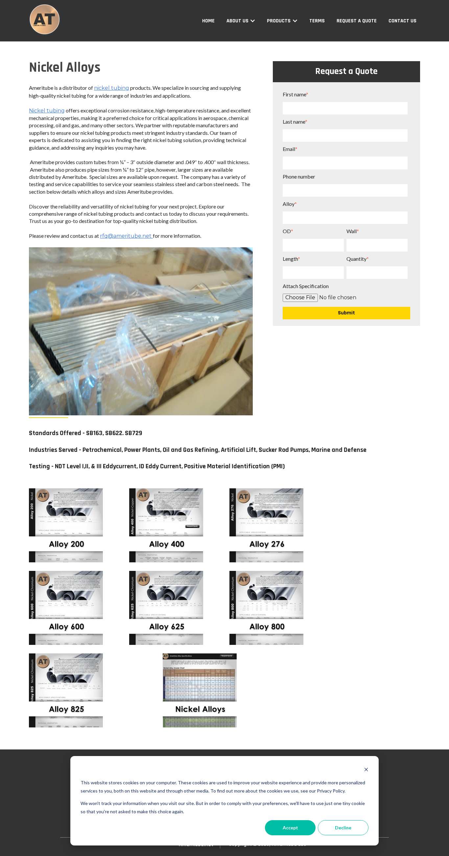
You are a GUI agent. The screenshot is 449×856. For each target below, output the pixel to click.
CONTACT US (402, 20)
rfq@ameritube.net (126, 236)
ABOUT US (237, 20)
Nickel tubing (47, 111)
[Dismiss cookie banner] (366, 770)
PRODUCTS (279, 20)
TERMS (317, 20)
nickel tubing (111, 88)
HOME (208, 20)
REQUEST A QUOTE (357, 20)
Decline (343, 827)
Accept (290, 827)
